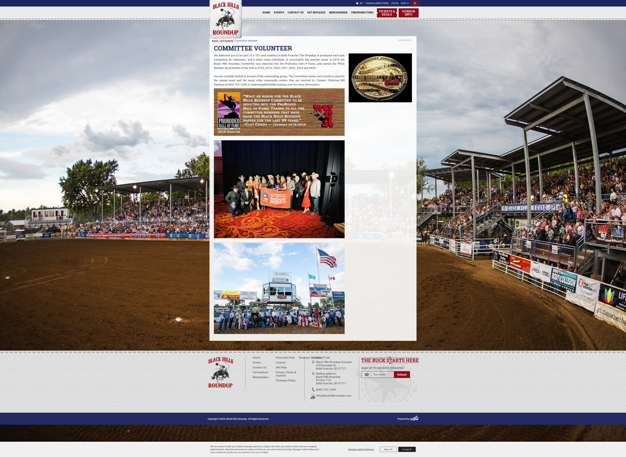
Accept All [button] (406, 449)
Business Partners (310, 357)
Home (266, 12)
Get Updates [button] (402, 374)
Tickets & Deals (387, 12)
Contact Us (296, 12)
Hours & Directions (377, 3)
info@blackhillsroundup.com (333, 395)
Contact (281, 362)
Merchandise (338, 12)
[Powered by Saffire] (414, 419)
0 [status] (408, 3)
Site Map (281, 367)
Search (415, 3)
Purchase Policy (286, 380)
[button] (279, 112)
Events (279, 12)
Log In (394, 3)
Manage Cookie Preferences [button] (361, 449)
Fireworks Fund (362, 12)
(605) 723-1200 (326, 389)
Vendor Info (408, 12)
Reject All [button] (388, 449)
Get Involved (316, 12)
